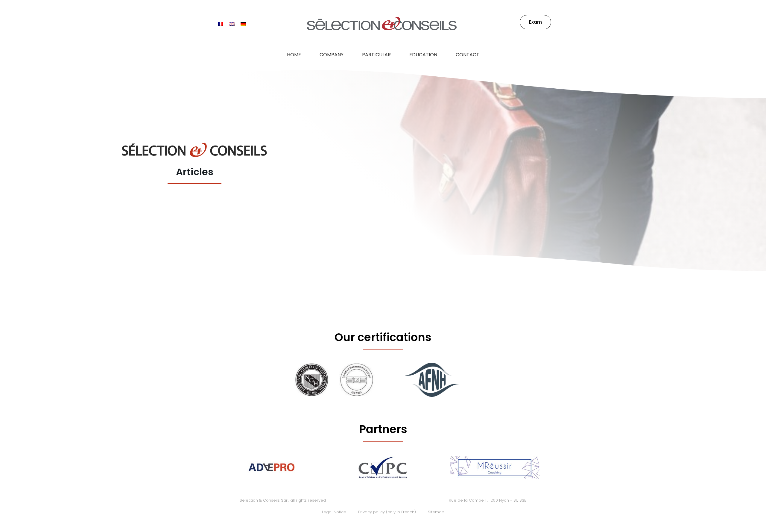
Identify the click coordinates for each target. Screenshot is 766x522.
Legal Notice (334, 512)
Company (332, 54)
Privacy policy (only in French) (387, 512)
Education (423, 54)
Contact (467, 54)
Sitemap (436, 512)
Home (294, 54)
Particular (376, 54)
